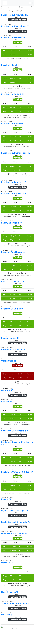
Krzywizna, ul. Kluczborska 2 (14, 431)
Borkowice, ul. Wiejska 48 (13, 349)
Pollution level (17, 17)
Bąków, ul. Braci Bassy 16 (13, 252)
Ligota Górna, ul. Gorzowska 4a (15, 522)
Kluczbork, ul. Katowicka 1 (13, 123)
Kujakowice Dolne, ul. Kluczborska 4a (17, 443)
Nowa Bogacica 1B (9, 592)
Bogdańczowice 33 (10, 338)
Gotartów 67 (7, 390)
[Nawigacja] (30, 3)
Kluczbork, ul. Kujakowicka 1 (14, 193)
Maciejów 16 (7, 563)
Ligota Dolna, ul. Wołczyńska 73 (16, 510)
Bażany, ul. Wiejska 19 (11, 223)
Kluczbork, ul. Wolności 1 (12, 94)
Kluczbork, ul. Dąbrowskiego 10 (15, 153)
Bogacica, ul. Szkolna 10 (12, 309)
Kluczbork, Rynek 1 (10, 65)
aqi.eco (21, 628)
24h (25, 11)
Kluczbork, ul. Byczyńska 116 (14, 15)
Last (15, 11)
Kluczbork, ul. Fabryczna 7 (13, 182)
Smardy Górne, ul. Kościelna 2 (15, 603)
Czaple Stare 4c (8, 361)
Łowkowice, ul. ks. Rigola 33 (14, 533)
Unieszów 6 (6, 615)
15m (19, 11)
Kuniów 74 (6, 499)
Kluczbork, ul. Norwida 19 (13, 38)
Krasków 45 (6, 401)
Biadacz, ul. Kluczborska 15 (14, 281)
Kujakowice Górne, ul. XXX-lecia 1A (17, 472)
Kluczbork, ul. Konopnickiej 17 (15, 26)
